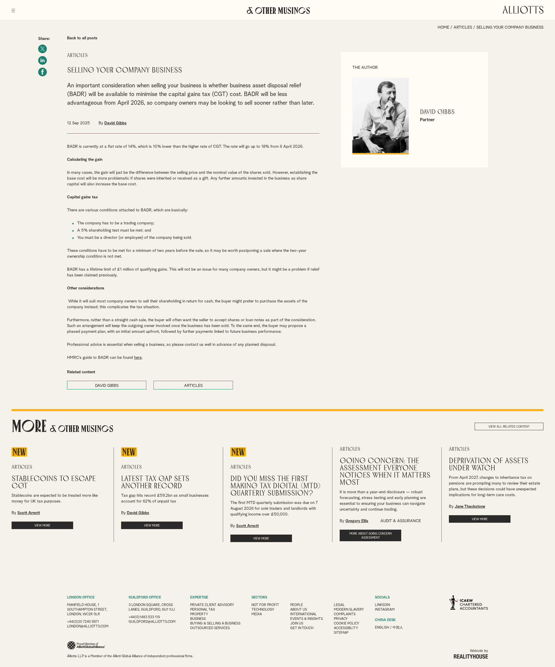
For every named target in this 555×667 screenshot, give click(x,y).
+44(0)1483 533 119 (144, 617)
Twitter (42, 49)
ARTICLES (193, 386)
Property (199, 614)
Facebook (42, 72)
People (296, 605)
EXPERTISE (199, 597)
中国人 (398, 627)
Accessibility (346, 628)
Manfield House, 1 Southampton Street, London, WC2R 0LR (87, 609)
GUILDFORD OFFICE (145, 597)
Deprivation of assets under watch (488, 464)
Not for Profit (265, 605)
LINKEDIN (382, 605)
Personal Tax (202, 609)
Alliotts (523, 10)
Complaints (345, 614)
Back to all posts (82, 38)
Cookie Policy (346, 623)
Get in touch (301, 628)
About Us (298, 609)
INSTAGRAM (385, 609)
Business (198, 619)
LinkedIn (42, 60)
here (138, 358)
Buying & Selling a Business (215, 623)
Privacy (341, 619)
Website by (479, 651)
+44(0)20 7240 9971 (83, 622)
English (382, 627)
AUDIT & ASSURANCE (400, 521)
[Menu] (13, 9)
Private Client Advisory (212, 605)
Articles (463, 27)
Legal (339, 605)
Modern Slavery (349, 609)
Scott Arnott (28, 513)
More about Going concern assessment (370, 535)
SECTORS (259, 597)
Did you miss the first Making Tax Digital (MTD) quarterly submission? (275, 486)
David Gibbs (115, 123)
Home (443, 27)
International (303, 614)
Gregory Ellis (356, 521)
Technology (262, 609)
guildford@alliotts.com (152, 622)
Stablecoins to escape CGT (54, 482)
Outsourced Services (210, 628)
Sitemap (341, 633)
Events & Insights (306, 619)
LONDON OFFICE (81, 597)
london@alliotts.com (87, 626)
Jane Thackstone (470, 507)
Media (256, 614)
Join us (296, 623)
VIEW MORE (42, 525)
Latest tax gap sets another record (155, 482)
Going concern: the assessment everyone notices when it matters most (385, 472)
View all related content (509, 426)
